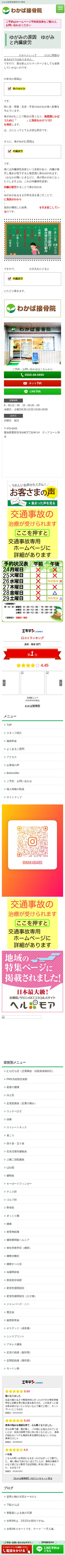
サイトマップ (14, 797)
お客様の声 (13, 765)
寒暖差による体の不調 (19, 1512)
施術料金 (12, 741)
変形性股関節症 (15, 1288)
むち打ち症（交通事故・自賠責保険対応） (31, 1071)
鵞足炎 (10, 1312)
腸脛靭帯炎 (13, 1320)
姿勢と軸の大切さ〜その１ (22, 1496)
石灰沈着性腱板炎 (17, 1151)
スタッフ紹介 (14, 733)
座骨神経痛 (13, 1231)
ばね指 (10, 1167)
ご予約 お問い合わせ (19, 781)
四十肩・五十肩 (15, 1143)
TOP (9, 725)
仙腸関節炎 (13, 1272)
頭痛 (9, 1119)
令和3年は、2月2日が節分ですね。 (26, 1520)
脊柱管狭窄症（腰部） (19, 1248)
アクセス (12, 757)
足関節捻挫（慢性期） (19, 1360)
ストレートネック (17, 1127)
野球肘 (10, 1207)
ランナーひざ (14, 1111)
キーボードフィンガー (19, 1183)
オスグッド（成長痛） (19, 1328)
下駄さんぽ (13, 1504)
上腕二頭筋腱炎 (15, 1159)
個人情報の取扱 (15, 789)
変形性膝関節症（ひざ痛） (22, 1296)
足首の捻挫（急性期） (19, 1352)
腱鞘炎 (10, 1175)
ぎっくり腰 (13, 1215)
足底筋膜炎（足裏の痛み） (22, 1103)
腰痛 (9, 1224)
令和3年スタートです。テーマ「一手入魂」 (31, 1529)
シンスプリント (15, 1336)
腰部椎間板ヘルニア (18, 1240)
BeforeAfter (13, 773)
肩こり (10, 1135)
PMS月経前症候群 (17, 1079)
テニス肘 (12, 1191)
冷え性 (10, 1095)
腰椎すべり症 (14, 1264)
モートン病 (13, 1368)
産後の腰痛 (13, 1087)
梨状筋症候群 (14, 1280)
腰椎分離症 (13, 1256)
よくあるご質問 (15, 749)
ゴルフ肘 (12, 1199)
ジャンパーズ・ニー (18, 1304)
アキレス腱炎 (14, 1344)
